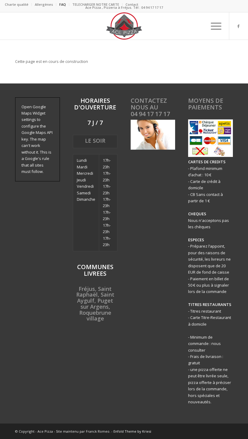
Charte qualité (16, 4)
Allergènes (44, 4)
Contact (132, 4)
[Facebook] (238, 26)
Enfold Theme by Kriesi (132, 431)
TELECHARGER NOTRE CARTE (95, 4)
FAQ (62, 4)
